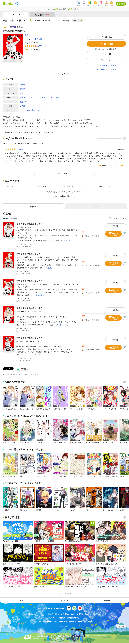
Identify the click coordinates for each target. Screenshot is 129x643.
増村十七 (89, 510)
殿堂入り (23, 101)
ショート (43, 14)
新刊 (21, 600)
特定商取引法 (40, 621)
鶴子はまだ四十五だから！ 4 (29, 307)
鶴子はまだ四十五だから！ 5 (29, 337)
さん (23, 149)
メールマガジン (95, 614)
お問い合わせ (58, 614)
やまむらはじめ (108, 510)
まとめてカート (118, 218)
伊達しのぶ (23, 510)
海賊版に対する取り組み (77, 621)
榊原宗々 (39, 510)
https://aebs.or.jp (37, 638)
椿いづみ (56, 510)
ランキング (64, 600)
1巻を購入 (106, 44)
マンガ (22, 93)
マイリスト (107, 60)
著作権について (52, 621)
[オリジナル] (35, 20)
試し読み (116, 226)
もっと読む (68, 240)
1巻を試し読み (106, 36)
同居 (50, 97)
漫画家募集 (63, 621)
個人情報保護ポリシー (74, 618)
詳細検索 (107, 600)
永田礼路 (6, 510)
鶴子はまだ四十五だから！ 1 (29, 223)
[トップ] (8, 3)
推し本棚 (107, 54)
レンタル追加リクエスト (106, 65)
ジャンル (76, 20)
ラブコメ (32, 97)
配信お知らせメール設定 (106, 69)
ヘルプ (44, 614)
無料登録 (122, 4)
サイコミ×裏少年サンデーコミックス (35, 110)
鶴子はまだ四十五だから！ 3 (29, 280)
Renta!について (34, 614)
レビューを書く (33, 50)
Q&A (50, 614)
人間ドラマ (42, 97)
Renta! (5, 374)
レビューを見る (63, 173)
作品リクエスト (70, 614)
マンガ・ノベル (16, 14)
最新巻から (15, 218)
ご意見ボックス (82, 614)
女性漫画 (38, 39)
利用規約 (62, 618)
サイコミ (23, 105)
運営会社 (90, 621)
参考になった (107, 165)
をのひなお (73, 510)
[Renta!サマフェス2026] (16, 3)
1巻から (6, 218)
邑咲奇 (27, 35)
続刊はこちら (64, 73)
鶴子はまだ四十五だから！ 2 (29, 253)
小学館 (22, 88)
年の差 (56, 97)
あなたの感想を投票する (63, 196)
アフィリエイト (52, 618)
